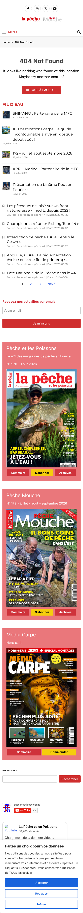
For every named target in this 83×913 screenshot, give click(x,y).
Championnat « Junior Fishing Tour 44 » (43, 223)
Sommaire (18, 472)
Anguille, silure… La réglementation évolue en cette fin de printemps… (39, 257)
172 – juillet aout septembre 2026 (42, 153)
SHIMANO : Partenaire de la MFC (42, 113)
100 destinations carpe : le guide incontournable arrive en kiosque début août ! (43, 134)
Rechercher (9, 770)
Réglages (41, 893)
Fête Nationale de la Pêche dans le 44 (41, 273)
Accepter (41, 882)
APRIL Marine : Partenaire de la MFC (46, 169)
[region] (41, 876)
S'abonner (42, 472)
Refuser (41, 904)
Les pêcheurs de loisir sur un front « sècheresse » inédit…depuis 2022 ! (38, 208)
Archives (65, 472)
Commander (59, 752)
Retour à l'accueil (41, 90)
